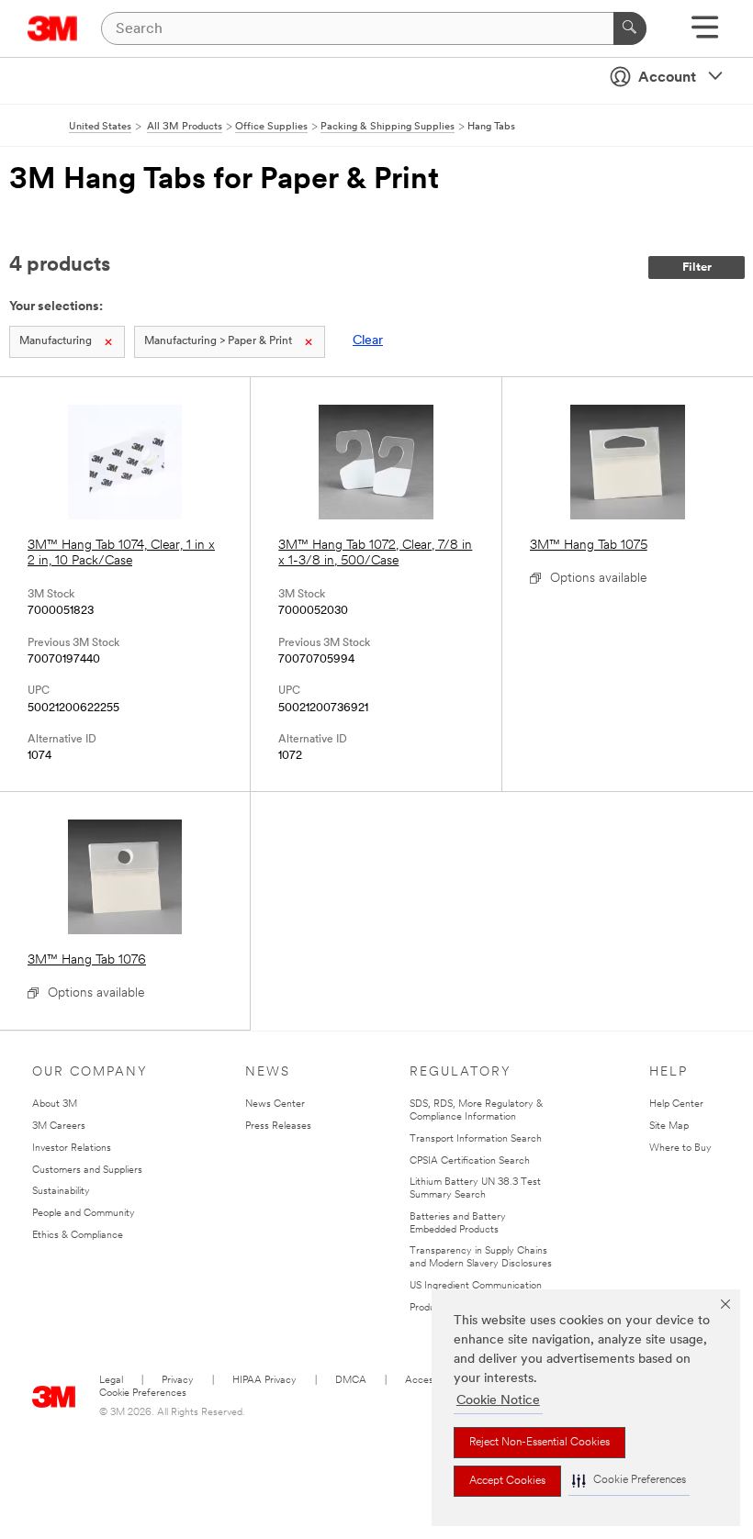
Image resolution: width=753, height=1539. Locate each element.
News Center (275, 1104)
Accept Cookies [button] (507, 1481)
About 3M (54, 1104)
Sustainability (61, 1192)
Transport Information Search (476, 1139)
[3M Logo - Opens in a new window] (53, 28)
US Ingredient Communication (476, 1286)
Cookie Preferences (142, 1393)
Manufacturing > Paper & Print (218, 341)
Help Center (676, 1104)
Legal (111, 1381)
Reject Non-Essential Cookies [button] (539, 1442)
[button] (629, 1481)
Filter (697, 267)
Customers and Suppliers (87, 1170)
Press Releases (278, 1126)
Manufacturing (55, 341)
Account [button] (667, 78)
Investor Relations (71, 1148)
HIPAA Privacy (264, 1381)
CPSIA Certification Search (470, 1161)
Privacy (178, 1381)
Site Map (669, 1126)
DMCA (350, 1381)
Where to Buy (680, 1148)
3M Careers (58, 1126)
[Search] (629, 28)
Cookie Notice (498, 1401)
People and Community (83, 1214)
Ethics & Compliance (77, 1236)
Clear (368, 341)
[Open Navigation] (704, 33)
